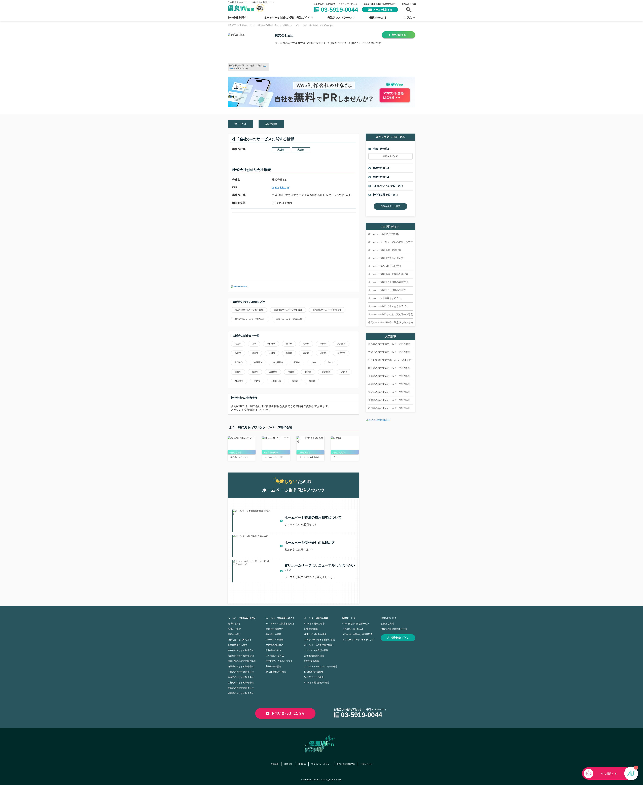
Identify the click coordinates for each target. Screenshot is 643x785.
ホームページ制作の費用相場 (383, 234)
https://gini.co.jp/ (280, 187)
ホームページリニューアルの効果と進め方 (390, 242)
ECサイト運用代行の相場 (316, 682)
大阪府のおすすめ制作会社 (241, 655)
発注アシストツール (339, 17)
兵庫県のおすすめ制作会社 (241, 677)
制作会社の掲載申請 (346, 764)
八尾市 (323, 353)
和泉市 (331, 362)
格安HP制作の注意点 (276, 672)
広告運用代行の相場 (314, 655)
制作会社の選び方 (274, 629)
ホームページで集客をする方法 (384, 298)
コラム (408, 17)
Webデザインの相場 (314, 677)
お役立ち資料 (387, 623)
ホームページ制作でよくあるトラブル (388, 306)
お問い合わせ (367, 764)
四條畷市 (239, 381)
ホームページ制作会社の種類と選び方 (388, 274)
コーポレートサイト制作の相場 (319, 639)
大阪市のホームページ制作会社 (249, 310)
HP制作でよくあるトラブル (279, 661)
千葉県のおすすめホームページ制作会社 (389, 376)
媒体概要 (275, 764)
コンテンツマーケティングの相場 (320, 666)
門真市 (291, 372)
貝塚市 (255, 353)
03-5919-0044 (339, 9)
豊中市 (289, 343)
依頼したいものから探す (240, 639)
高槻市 (238, 353)
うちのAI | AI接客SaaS (352, 629)
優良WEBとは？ (389, 618)
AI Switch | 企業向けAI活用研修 (357, 634)
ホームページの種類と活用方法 (384, 266)
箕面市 (238, 372)
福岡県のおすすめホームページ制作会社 (389, 408)
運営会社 (288, 764)
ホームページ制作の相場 (316, 618)
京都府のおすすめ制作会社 (241, 682)
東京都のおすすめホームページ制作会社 (389, 344)
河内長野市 (278, 362)
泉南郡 (312, 381)
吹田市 (323, 343)
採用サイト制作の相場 (315, 634)
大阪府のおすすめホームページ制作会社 (389, 352)
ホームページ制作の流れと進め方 (385, 258)
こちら (261, 409)
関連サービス (348, 618)
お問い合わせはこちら (288, 713)
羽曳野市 (273, 372)
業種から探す (234, 634)
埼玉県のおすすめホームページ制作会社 (389, 368)
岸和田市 (271, 343)
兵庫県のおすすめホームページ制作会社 (389, 384)
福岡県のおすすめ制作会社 (241, 693)
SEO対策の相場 (311, 661)
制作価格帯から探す (237, 645)
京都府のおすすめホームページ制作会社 (389, 392)
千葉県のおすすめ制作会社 (241, 672)
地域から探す (234, 623)
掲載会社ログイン (400, 637)
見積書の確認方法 (274, 645)
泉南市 (344, 372)
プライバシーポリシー (321, 764)
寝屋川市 (258, 362)
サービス (240, 124)
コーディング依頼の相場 (316, 650)
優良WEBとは (377, 17)
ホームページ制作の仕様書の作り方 (387, 290)
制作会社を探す (237, 17)
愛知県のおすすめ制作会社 (241, 688)
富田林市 (239, 362)
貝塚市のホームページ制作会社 (327, 310)
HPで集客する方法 (275, 655)
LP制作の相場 (311, 629)
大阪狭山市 (276, 381)
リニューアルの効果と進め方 (280, 623)
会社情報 (271, 124)
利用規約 (302, 764)
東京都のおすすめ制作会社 (241, 650)
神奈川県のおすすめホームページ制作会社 (390, 360)
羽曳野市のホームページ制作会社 (250, 319)
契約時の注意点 (273, 666)
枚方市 (289, 353)
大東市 (314, 362)
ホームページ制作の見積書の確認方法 (388, 282)
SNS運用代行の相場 (313, 672)
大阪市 (300, 149)
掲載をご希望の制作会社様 (394, 629)
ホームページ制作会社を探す (242, 618)
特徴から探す (234, 629)
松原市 (297, 362)
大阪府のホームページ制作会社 (288, 310)
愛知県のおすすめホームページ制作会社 (389, 400)
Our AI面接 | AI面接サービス (355, 623)
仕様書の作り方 (273, 650)
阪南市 (295, 381)
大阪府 (280, 149)
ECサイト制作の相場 (314, 623)
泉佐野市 (341, 353)
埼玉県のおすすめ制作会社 (241, 666)
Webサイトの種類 (274, 639)
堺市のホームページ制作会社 (289, 319)
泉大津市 (341, 343)
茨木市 (306, 353)
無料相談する (399, 35)
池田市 (306, 343)
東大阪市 (326, 372)
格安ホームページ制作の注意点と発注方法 (390, 322)
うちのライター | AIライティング (358, 639)
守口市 (272, 353)
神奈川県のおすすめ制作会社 (242, 661)
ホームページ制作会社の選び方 (384, 250)
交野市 (257, 381)
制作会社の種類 (273, 634)
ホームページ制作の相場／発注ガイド (287, 17)
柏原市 (255, 372)
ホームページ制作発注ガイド (280, 618)
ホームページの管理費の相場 (318, 645)
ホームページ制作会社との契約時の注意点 (390, 314)
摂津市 (308, 372)
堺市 (254, 343)
